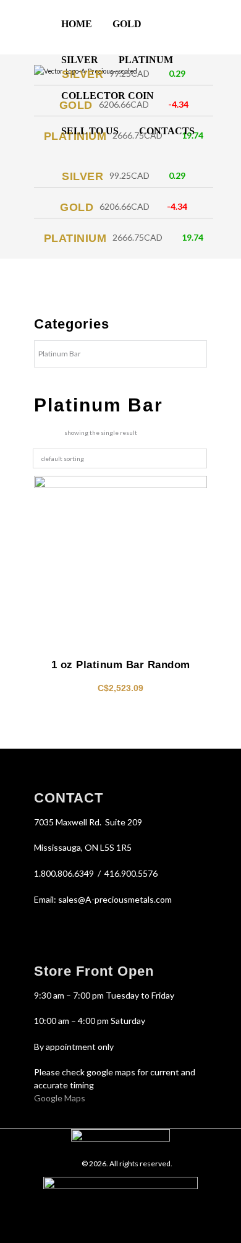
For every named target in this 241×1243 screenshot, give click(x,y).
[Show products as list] (56, 433)
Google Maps (59, 1098)
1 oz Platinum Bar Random (120, 664)
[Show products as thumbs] (37, 433)
